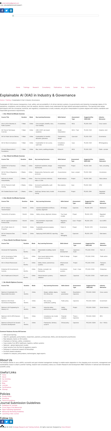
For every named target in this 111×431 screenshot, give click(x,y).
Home (18, 87)
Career (75, 87)
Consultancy (46, 87)
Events (67, 87)
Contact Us (91, 87)
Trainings (26, 87)
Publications (58, 87)
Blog (82, 87)
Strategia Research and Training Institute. (26, 427)
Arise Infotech (66, 427)
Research (36, 87)
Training (8, 100)
